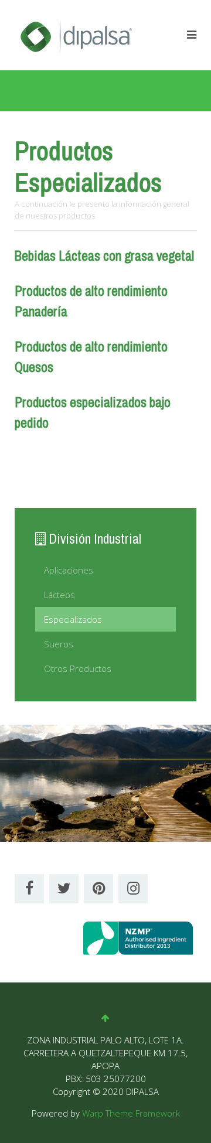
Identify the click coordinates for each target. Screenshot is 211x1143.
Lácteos (59, 594)
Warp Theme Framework (131, 1113)
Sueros (58, 644)
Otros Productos (77, 668)
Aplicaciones (68, 570)
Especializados (73, 619)
